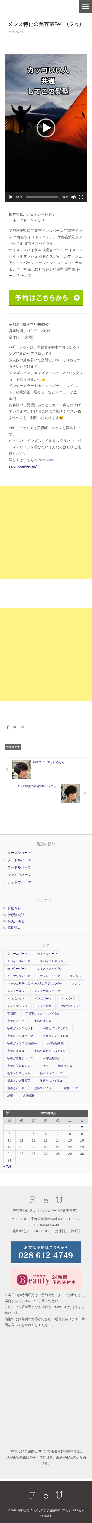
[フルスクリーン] (81, 197)
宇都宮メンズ (42, 1021)
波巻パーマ (71, 1088)
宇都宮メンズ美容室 (55, 1036)
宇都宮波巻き (15, 1051)
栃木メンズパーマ (51, 1073)
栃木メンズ (65, 1066)
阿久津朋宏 (13, 747)
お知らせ (14, 908)
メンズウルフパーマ (47, 991)
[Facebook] (7, 727)
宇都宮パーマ (16, 1021)
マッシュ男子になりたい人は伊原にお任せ (34, 983)
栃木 (45, 1066)
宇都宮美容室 (51, 1058)
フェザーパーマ (50, 976)
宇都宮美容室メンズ (20, 1066)
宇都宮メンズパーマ (20, 1036)
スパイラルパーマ (18, 961)
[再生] (10, 197)
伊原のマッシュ (71, 1006)
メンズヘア (68, 998)
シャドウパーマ (19, 875)
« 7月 (7, 1166)
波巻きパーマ (16, 1088)
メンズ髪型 (44, 1006)
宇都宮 (11, 1013)
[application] (46, 128)
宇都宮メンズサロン (56, 1028)
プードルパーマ (19, 860)
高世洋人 (14, 928)
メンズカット (16, 998)
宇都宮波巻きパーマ (20, 1058)
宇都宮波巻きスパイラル (50, 1051)
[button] (46, 127)
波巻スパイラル (44, 1088)
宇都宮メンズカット (20, 1028)
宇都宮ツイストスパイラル (42, 1013)
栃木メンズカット (18, 1073)
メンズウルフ (16, 991)
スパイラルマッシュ (53, 961)
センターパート (17, 968)
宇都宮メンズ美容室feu (22, 1043)
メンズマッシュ (17, 1006)
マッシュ (75, 976)
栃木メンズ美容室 (18, 1080)
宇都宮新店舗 (54, 1043)
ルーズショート (19, 852)
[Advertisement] (46, 532)
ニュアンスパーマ (18, 976)
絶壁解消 (28, 1095)
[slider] (42, 197)
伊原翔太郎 (16, 915)
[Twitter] (15, 727)
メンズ (76, 983)
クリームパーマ (17, 953)
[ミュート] (73, 197)
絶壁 (10, 1095)
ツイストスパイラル (50, 968)
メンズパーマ (43, 998)
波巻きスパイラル (51, 1080)
